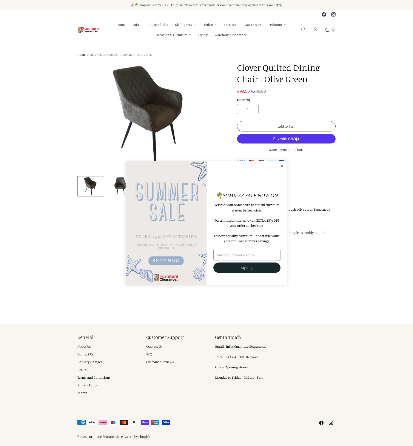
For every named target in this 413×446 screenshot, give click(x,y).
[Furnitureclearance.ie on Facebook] (324, 14)
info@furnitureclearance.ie (246, 346)
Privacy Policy (87, 385)
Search (82, 393)
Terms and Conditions (94, 377)
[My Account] (315, 30)
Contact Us (85, 354)
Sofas (136, 24)
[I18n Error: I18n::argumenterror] (90, 186)
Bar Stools (231, 24)
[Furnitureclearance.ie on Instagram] (333, 14)
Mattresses (253, 24)
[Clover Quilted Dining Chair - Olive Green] (151, 117)
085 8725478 (249, 357)
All (92, 54)
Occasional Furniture (171, 35)
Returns (83, 369)
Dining (208, 24)
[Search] (303, 30)
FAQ (149, 354)
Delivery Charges (89, 362)
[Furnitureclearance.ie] (88, 29)
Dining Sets (183, 24)
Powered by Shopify (135, 436)
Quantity (244, 99)
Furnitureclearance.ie (103, 436)
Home (121, 24)
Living (203, 35)
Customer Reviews (160, 362)
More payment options (286, 149)
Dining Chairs (157, 24)
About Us (84, 346)
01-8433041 (229, 357)
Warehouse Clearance (230, 35)
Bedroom (275, 24)
